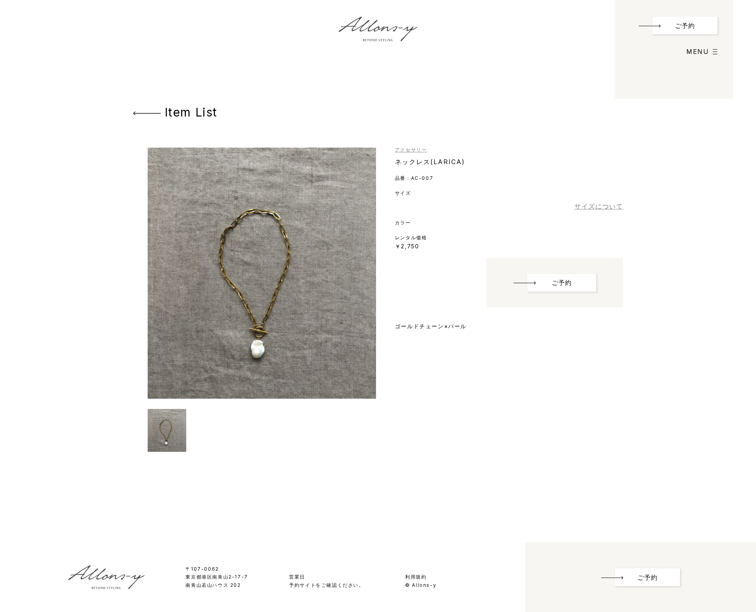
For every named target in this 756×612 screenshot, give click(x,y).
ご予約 (685, 26)
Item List (191, 112)
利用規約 (415, 577)
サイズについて (598, 206)
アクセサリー (411, 150)
